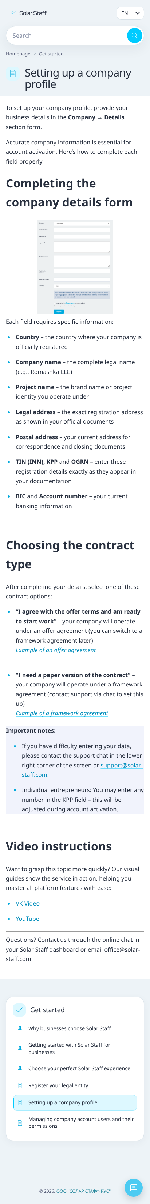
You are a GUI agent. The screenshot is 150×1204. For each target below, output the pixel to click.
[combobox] (66, 35)
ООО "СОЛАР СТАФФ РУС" (83, 1191)
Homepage (18, 53)
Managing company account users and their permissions (81, 1123)
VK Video (28, 903)
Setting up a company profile (62, 1102)
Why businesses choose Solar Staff (69, 1028)
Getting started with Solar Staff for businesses (69, 1048)
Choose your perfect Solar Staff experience (79, 1068)
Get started (51, 53)
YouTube (27, 919)
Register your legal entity (58, 1085)
